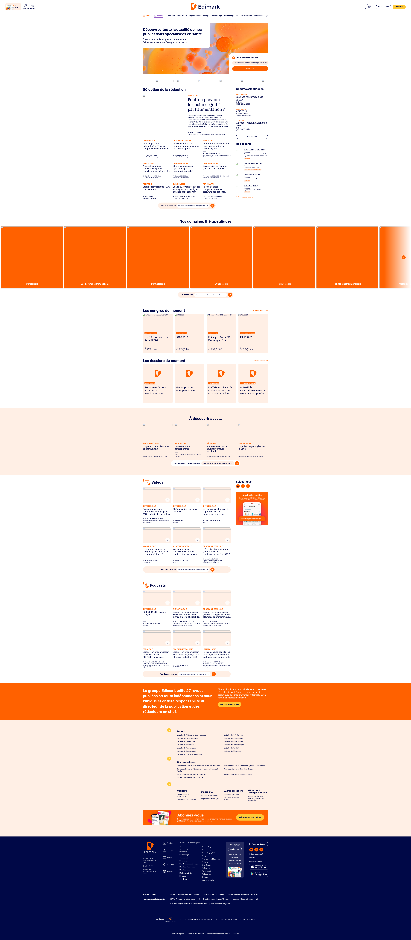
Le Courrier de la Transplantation (183, 795)
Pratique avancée (208, 856)
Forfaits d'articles (235, 860)
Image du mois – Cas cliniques (213, 894)
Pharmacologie (207, 850)
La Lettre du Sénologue (232, 751)
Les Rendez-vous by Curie (220, 904)
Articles (170, 843)
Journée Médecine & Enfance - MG (245, 899)
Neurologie (183, 876)
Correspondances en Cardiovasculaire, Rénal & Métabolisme (198, 766)
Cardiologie (183, 847)
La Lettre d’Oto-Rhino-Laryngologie (189, 754)
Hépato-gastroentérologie (199, 16)
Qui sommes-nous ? (256, 854)
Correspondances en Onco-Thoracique (238, 774)
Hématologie (182, 16)
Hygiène (205, 877)
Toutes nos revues (235, 863)
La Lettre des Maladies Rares (187, 738)
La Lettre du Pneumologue (186, 748)
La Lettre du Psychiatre (232, 748)
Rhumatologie (246, 16)
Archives (252, 858)
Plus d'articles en (168, 205)
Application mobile (255, 861)
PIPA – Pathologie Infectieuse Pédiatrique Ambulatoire (189, 904)
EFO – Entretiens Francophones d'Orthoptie (214, 899)
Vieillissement (206, 874)
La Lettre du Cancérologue (233, 738)
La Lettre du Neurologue (185, 745)
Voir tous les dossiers (260, 360)
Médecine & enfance (231, 794)
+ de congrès (252, 137)
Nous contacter (258, 844)
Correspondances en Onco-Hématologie (238, 769)
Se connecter (383, 7)
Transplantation (207, 871)
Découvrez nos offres (229, 704)
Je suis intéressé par (247, 57)
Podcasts (170, 864)
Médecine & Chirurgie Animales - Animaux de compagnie (256, 798)
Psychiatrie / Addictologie (211, 859)
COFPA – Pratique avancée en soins (182, 899)
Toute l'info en (187, 295)
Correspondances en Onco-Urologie (190, 777)
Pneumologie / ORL (231, 16)
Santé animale (206, 868)
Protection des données (195, 934)
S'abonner (234, 849)
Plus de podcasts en (168, 674)
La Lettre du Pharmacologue (234, 745)
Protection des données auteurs (218, 934)
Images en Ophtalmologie (210, 799)
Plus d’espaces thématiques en (187, 463)
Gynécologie (184, 858)
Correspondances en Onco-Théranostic (191, 774)
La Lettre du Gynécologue (233, 741)
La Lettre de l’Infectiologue (233, 735)
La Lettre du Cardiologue (186, 741)
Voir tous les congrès (260, 310)
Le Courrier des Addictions (186, 800)
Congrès (170, 850)
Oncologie (171, 16)
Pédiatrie (205, 862)
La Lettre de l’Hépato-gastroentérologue (191, 735)
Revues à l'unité (235, 854)
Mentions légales (178, 934)
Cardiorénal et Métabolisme (184, 851)
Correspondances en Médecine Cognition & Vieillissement (244, 766)
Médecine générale (186, 873)
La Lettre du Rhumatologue (186, 751)
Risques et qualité (208, 880)
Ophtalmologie (207, 847)
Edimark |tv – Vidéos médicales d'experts (184, 894)
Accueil (160, 16)
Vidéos (169, 857)
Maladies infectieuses (262, 16)
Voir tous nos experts (245, 197)
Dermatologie (217, 16)
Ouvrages (235, 857)
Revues (170, 871)
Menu (148, 16)
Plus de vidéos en (168, 569)
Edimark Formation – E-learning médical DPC (243, 894)
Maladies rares (184, 870)
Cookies (236, 934)
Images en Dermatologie (209, 795)
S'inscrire (399, 7)
